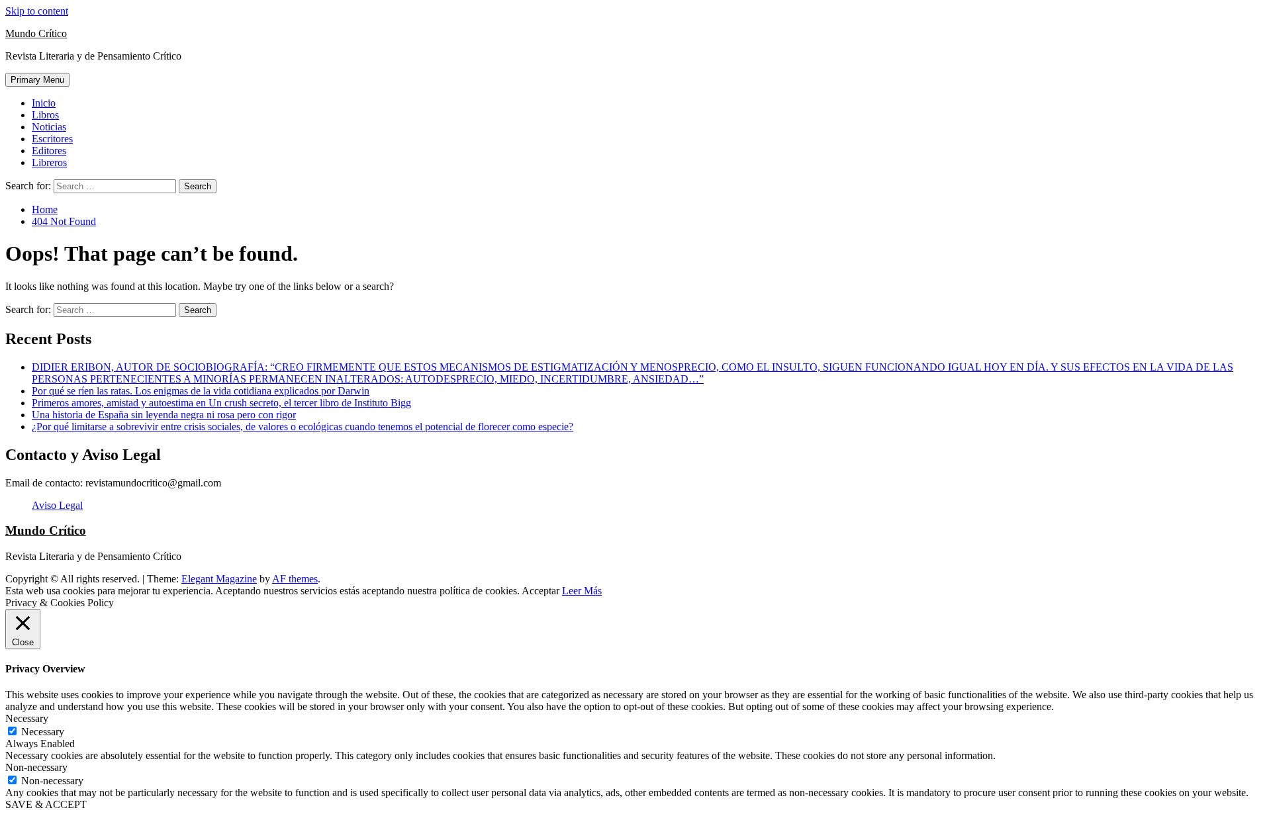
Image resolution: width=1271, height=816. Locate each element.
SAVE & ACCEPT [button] (46, 804)
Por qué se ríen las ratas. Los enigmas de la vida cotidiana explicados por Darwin (200, 390)
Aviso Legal (57, 505)
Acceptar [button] (540, 590)
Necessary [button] (26, 718)
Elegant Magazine (219, 578)
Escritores (52, 138)
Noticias (49, 126)
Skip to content (36, 11)
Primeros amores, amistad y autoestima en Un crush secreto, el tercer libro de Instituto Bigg (221, 402)
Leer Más (582, 590)
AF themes (295, 578)
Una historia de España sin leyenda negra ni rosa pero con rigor (164, 414)
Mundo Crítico (36, 33)
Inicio (44, 103)
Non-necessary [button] (36, 767)
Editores (49, 150)
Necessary (42, 731)
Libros (45, 114)
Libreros (49, 162)
